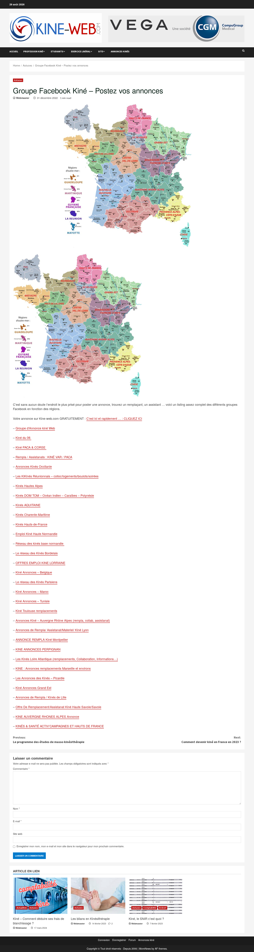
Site (100, 51)
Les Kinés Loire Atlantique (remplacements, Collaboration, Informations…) (67, 659)
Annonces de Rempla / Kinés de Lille (41, 697)
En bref (162, 907)
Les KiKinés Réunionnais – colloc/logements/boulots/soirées (57, 476)
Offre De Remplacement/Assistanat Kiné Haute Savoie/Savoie (58, 707)
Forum (132, 940)
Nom (16, 808)
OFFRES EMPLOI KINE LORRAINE (40, 562)
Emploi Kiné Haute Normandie (36, 533)
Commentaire (21, 768)
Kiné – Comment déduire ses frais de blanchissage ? (38, 920)
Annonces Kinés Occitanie (34, 466)
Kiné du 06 (23, 437)
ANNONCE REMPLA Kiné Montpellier (42, 639)
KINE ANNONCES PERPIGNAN (38, 649)
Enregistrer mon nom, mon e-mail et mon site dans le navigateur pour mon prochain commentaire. (70, 846)
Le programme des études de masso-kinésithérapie (48, 739)
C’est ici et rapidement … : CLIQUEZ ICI (114, 418)
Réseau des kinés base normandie (40, 543)
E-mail (17, 821)
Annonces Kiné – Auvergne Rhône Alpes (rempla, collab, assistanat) (63, 620)
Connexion (104, 940)
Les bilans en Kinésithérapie (90, 918)
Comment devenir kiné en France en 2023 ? (211, 739)
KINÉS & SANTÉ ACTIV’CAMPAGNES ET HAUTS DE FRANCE (60, 726)
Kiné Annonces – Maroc (32, 591)
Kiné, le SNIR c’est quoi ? (146, 918)
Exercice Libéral (80, 51)
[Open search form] (243, 50)
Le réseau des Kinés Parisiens (36, 582)
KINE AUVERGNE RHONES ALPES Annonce (47, 716)
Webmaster (22, 98)
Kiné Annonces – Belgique (34, 572)
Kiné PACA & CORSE (31, 447)
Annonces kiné (146, 940)
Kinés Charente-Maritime (33, 514)
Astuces (18, 80)
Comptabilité (149, 907)
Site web (17, 834)
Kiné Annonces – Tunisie (33, 601)
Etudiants (57, 51)
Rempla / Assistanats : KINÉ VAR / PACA (44, 457)
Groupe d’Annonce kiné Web (35, 428)
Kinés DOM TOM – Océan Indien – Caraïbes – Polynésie (55, 495)
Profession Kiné (33, 51)
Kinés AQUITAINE (28, 505)
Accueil (14, 51)
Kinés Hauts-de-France (31, 524)
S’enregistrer (119, 940)
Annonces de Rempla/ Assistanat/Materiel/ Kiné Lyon (52, 630)
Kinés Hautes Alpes (29, 485)
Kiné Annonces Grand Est (33, 687)
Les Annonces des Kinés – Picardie (40, 678)
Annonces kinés (120, 51)
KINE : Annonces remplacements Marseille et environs (53, 668)
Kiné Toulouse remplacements (36, 610)
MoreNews (145, 948)
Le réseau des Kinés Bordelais (37, 553)
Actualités (22, 907)
